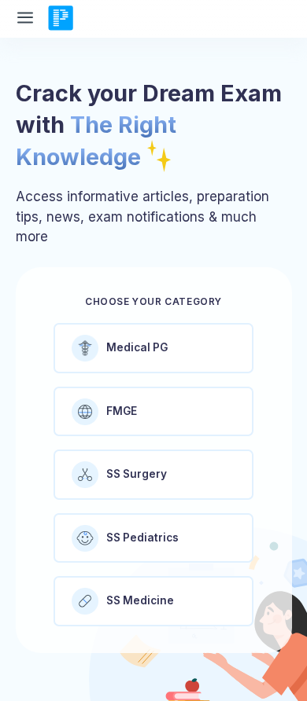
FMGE (121, 411)
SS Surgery (136, 474)
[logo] (60, 19)
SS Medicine (140, 600)
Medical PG (137, 347)
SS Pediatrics (142, 537)
